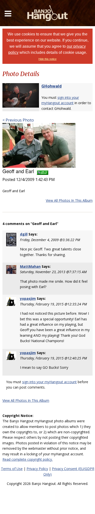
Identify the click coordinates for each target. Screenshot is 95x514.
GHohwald (51, 86)
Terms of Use (12, 468)
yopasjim (28, 298)
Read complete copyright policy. (27, 459)
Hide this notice (47, 58)
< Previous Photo (18, 120)
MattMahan (30, 266)
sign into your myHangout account (49, 382)
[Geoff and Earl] (39, 145)
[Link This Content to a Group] (42, 171)
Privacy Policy (37, 468)
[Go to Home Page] (47, 13)
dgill (24, 234)
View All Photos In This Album (69, 200)
